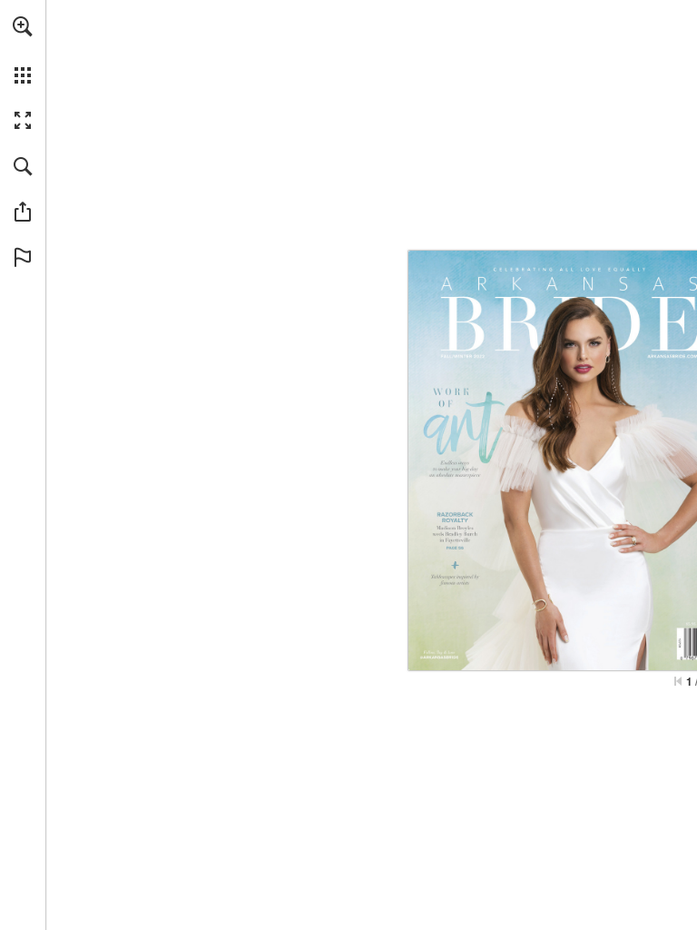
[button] (22, 26)
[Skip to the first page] (678, 681)
